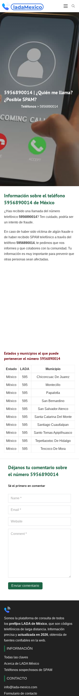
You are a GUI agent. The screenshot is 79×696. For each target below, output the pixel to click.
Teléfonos (28, 106)
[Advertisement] (39, 305)
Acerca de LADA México (21, 663)
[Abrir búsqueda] (73, 6)
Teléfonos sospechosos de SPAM (28, 670)
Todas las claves (16, 657)
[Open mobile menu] (66, 6)
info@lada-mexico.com (20, 687)
